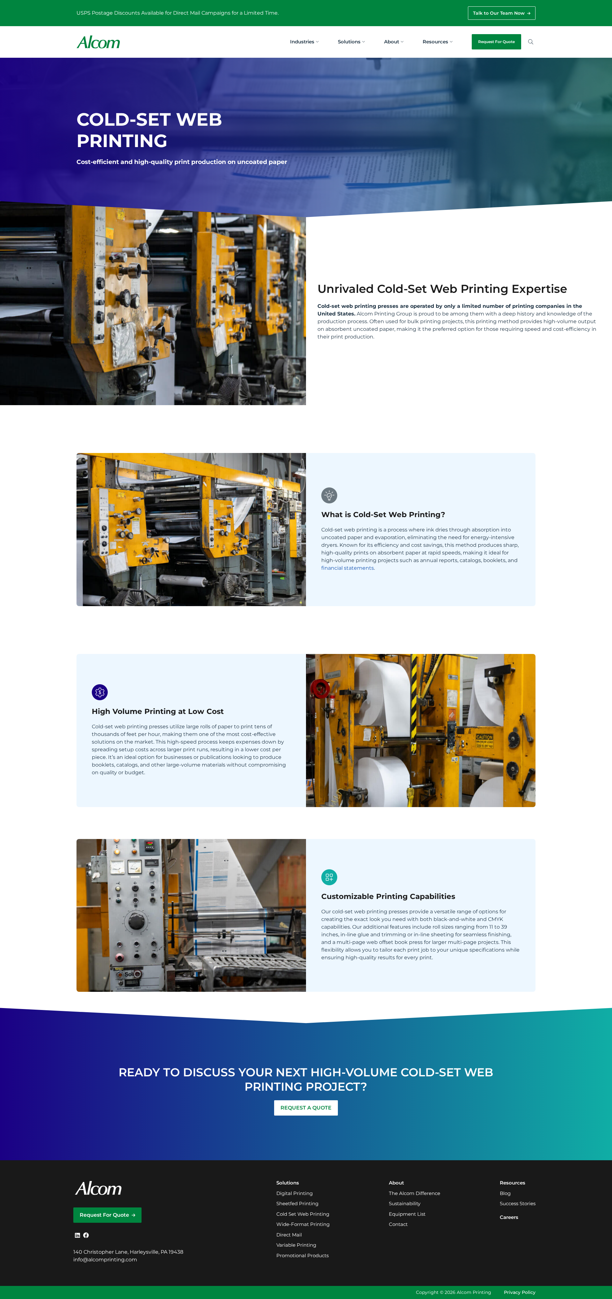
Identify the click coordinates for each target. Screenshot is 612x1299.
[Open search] (530, 41)
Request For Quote (496, 41)
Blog (505, 1193)
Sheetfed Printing (297, 1203)
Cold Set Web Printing (302, 1214)
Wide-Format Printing (303, 1224)
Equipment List (407, 1214)
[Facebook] (86, 1235)
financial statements (347, 568)
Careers (509, 1217)
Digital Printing (294, 1193)
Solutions (349, 42)
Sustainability (404, 1203)
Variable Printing (296, 1245)
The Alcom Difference (414, 1193)
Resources (435, 42)
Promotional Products (302, 1255)
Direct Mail (289, 1235)
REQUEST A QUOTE (306, 1108)
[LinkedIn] (77, 1235)
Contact (398, 1224)
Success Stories (518, 1203)
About (391, 42)
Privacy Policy (520, 1292)
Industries (302, 42)
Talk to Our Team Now (499, 13)
